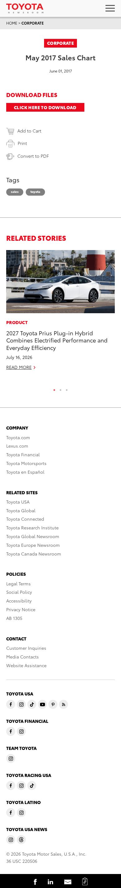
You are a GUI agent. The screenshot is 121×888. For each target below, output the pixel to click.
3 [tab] (66, 388)
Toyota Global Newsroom (32, 536)
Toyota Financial (23, 454)
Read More (19, 367)
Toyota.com (18, 437)
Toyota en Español (25, 472)
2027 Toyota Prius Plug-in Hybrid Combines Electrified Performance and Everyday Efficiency (57, 340)
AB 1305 (14, 618)
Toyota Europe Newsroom (33, 545)
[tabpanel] (60, 312)
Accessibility (19, 600)
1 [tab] (54, 388)
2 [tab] (60, 388)
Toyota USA (17, 502)
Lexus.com (17, 446)
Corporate (32, 23)
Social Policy (19, 592)
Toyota (35, 191)
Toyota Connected (25, 519)
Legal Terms (18, 583)
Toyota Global (20, 510)
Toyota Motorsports (26, 463)
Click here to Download (45, 107)
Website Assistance (26, 665)
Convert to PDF (33, 156)
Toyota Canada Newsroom (33, 554)
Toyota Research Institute (32, 527)
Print (22, 143)
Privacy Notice (20, 609)
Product (17, 322)
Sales (15, 191)
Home (11, 23)
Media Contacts (22, 656)
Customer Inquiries (26, 648)
